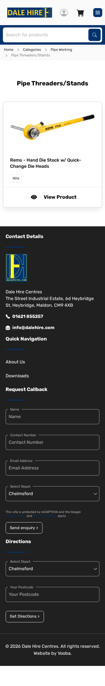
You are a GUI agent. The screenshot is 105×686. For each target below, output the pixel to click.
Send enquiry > (24, 528)
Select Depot (20, 486)
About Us (15, 361)
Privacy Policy (16, 516)
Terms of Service (45, 516)
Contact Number (23, 435)
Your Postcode (21, 587)
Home (8, 49)
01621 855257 (27, 316)
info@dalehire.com (33, 327)
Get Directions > (24, 616)
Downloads (17, 375)
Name (14, 409)
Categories (32, 49)
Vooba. (65, 653)
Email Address (21, 461)
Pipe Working (61, 49)
